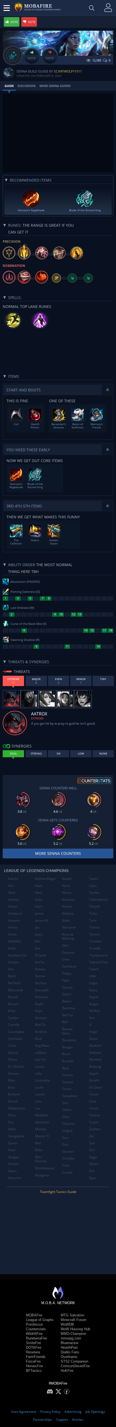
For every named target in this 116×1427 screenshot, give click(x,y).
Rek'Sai (67, 1015)
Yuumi (93, 1122)
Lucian (40, 1094)
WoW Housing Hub (75, 1329)
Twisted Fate (98, 962)
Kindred (41, 1031)
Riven (66, 1054)
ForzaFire (33, 1361)
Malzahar (42, 1122)
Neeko (67, 906)
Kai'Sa (39, 962)
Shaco (66, 1109)
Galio (12, 1129)
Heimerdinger (45, 878)
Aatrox (13, 878)
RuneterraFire (36, 1338)
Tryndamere (98, 955)
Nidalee (68, 913)
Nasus (66, 892)
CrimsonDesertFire (75, 1366)
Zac (91, 1136)
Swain (93, 878)
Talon (93, 913)
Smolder (68, 1158)
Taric (93, 920)
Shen (66, 1116)
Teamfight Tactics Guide (58, 1191)
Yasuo (93, 1094)
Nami (66, 885)
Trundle (95, 948)
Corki (12, 1045)
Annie (12, 934)
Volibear (95, 1052)
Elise (11, 1087)
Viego (93, 1031)
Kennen (40, 1017)
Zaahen (94, 1129)
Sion (65, 1137)
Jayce (39, 934)
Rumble (67, 1061)
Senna (66, 1088)
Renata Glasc (67, 1031)
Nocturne (69, 927)
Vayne (93, 997)
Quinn (66, 994)
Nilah (66, 920)
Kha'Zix (40, 1024)
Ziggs (93, 1157)
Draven (13, 1073)
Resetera (33, 1352)
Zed (92, 1143)
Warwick (95, 1059)
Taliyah (94, 906)
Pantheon (69, 966)
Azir (11, 969)
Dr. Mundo (16, 1066)
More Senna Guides (55, 86)
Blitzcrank (15, 990)
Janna (39, 913)
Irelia (39, 899)
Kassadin (42, 990)
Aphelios (14, 941)
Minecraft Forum (73, 1320)
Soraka (67, 1172)
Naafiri (67, 878)
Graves (13, 1163)
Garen (13, 1143)
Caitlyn (13, 1017)
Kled (38, 1038)
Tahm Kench (98, 899)
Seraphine (69, 1095)
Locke (39, 1087)
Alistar (13, 906)
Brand (12, 997)
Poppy (66, 973)
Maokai (40, 1129)
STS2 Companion (74, 1361)
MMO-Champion (73, 1334)
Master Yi (42, 1136)
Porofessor (34, 1324)
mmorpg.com (71, 1338)
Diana (12, 1059)
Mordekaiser (44, 1168)
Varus (93, 990)
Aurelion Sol (17, 955)
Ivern (39, 906)
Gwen (12, 1171)
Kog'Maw (42, 1045)
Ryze (65, 1068)
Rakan (66, 1001)
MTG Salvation (72, 1315)
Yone (93, 1101)
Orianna (68, 952)
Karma (40, 976)
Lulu (38, 1101)
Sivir (65, 1144)
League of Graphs (40, 1320)
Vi (90, 1024)
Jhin (37, 941)
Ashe (12, 948)
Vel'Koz (94, 1010)
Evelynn (14, 1094)
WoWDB (67, 1324)
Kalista (40, 969)
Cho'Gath (15, 1038)
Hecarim (14, 1178)
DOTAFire (33, 1347)
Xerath (94, 1080)
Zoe (92, 1171)
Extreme (37, 718)
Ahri (11, 885)
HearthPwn (69, 1347)
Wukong (95, 1066)
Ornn (66, 959)
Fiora (12, 1115)
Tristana (95, 941)
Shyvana (68, 1123)
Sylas (93, 885)
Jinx (37, 948)
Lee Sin (40, 1059)
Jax (37, 927)
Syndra (94, 892)
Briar (12, 1010)
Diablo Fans (70, 1352)
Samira (67, 1075)
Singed (67, 1130)
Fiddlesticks (16, 1108)
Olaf (65, 945)
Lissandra (42, 1080)
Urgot (93, 983)
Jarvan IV (41, 920)
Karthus (41, 983)
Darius (13, 1052)
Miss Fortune (41, 1159)
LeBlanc (41, 1052)
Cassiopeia (16, 1031)
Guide (9, 86)
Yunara (94, 1115)
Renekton (69, 1040)
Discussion (27, 86)
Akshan (13, 899)
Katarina (41, 997)
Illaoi (38, 892)
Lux (37, 1108)
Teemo (94, 927)
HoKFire (67, 1371)
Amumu (14, 920)
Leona (39, 1066)
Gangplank (16, 1136)
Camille (13, 1024)
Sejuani (67, 1082)
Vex (91, 1017)
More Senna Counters (58, 853)
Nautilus (68, 899)
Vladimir (95, 1045)
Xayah (93, 1073)
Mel (38, 1143)
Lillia (38, 1073)
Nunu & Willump (68, 936)
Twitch (94, 969)
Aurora (13, 962)
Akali (11, 892)
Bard (11, 976)
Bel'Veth (14, 983)
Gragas (13, 1157)
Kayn (38, 1010)
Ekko (11, 1080)
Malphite (41, 1115)
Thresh (94, 934)
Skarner (68, 1151)
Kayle (39, 1004)
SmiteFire (33, 1343)
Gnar (12, 1150)
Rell (64, 1022)
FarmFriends (36, 1357)
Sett (65, 1103)
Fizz (11, 1122)
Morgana (42, 1175)
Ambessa (15, 913)
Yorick (93, 1108)
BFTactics (34, 1371)
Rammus (68, 1008)
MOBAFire (34, 1315)
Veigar (94, 1004)
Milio (38, 1150)
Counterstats (36, 1329)
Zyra (92, 1178)
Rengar (67, 1047)
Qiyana (67, 987)
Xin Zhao (95, 1087)
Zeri (92, 1150)
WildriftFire (34, 1334)
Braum (13, 1004)
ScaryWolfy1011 (68, 71)
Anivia (12, 927)
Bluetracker (70, 1343)
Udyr (92, 976)
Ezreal (13, 1101)
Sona (66, 1165)
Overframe (69, 1357)
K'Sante (40, 955)
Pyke (65, 980)
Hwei (39, 885)
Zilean (93, 1163)
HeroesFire (34, 1366)
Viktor (93, 1038)
